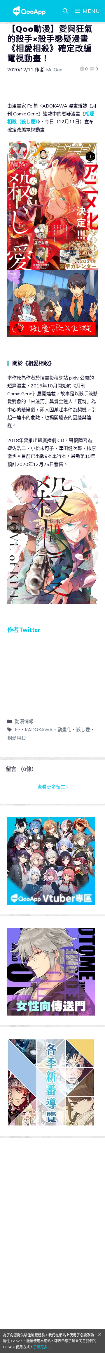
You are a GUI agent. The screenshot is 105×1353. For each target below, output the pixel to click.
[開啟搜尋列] (65, 11)
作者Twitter (24, 629)
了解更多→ (42, 1347)
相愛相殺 (16, 738)
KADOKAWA (39, 729)
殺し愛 (83, 729)
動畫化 (64, 729)
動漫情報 (24, 721)
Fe (17, 729)
